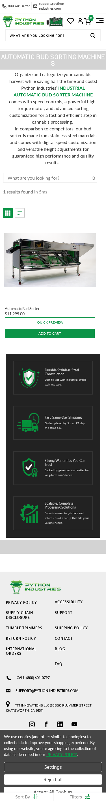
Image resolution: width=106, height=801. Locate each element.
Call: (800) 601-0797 (33, 678)
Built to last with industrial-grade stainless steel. (65, 382)
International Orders (21, 651)
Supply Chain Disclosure (19, 615)
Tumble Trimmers (24, 628)
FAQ (58, 664)
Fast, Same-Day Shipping (63, 417)
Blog (60, 649)
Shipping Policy (71, 628)
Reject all (53, 779)
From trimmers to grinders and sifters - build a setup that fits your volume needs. (67, 517)
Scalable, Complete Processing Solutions (60, 505)
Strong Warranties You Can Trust (65, 463)
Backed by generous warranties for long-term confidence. (67, 472)
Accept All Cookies (53, 792)
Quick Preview (50, 322)
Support (63, 613)
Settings (53, 767)
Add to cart (49, 333)
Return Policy (21, 638)
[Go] (93, 36)
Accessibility (69, 602)
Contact (64, 638)
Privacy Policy (21, 602)
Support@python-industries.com (47, 691)
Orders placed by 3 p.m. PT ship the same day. (65, 425)
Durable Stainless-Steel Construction (62, 372)
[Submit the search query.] (93, 178)
